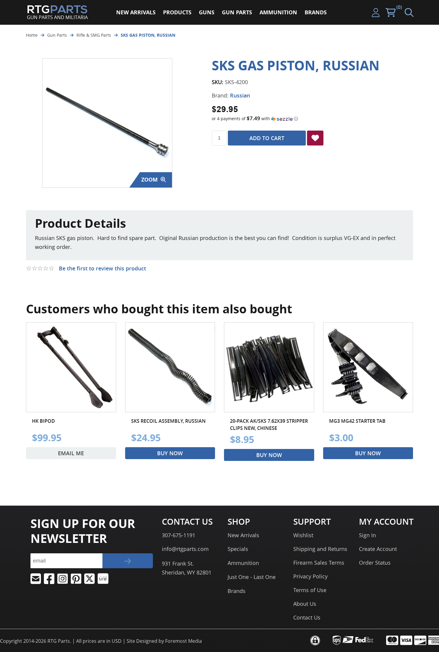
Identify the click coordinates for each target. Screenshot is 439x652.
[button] (312, 119)
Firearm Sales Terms (318, 562)
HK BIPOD (43, 421)
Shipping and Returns (320, 548)
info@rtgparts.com (185, 548)
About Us (304, 603)
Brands (236, 590)
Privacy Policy (310, 576)
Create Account (378, 548)
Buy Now (170, 453)
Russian (240, 95)
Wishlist (303, 535)
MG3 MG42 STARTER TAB (357, 421)
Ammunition (243, 562)
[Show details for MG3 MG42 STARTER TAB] (368, 367)
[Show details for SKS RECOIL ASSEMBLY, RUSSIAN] (170, 367)
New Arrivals (243, 535)
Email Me (71, 453)
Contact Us (306, 617)
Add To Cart (266, 138)
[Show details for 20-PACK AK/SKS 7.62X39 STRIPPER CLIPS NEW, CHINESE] (269, 367)
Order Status (375, 562)
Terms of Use (309, 590)
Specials (238, 548)
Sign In (367, 535)
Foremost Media (183, 641)
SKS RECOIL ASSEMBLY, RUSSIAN (168, 421)
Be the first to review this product (102, 268)
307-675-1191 (178, 535)
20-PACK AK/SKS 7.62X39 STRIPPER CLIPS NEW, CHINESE (269, 424)
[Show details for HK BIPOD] (71, 367)
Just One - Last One (252, 576)
